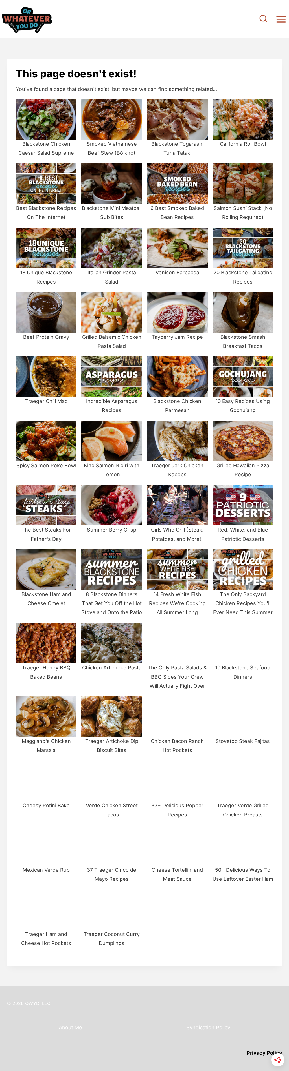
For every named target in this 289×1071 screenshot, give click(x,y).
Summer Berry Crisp (111, 530)
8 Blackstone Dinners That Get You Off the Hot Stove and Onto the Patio (111, 603)
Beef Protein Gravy (46, 337)
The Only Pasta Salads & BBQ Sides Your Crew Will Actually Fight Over (177, 677)
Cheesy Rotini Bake (46, 805)
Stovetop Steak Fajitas (243, 741)
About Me (70, 1027)
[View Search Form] (263, 19)
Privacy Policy (264, 1053)
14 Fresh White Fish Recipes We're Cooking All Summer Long (177, 603)
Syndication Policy (208, 1027)
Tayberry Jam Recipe (177, 337)
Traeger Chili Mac (46, 401)
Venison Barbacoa (177, 272)
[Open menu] (281, 19)
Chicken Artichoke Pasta (111, 668)
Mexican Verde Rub (46, 870)
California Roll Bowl (243, 144)
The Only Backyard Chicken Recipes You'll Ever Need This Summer (243, 603)
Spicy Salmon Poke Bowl (46, 465)
